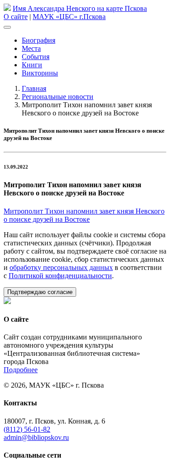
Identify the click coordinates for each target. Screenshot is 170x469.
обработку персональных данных (61, 267)
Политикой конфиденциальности (60, 275)
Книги (32, 65)
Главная (34, 88)
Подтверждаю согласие (40, 292)
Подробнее (21, 370)
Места (31, 48)
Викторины (40, 73)
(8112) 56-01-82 (27, 429)
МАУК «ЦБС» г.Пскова (69, 16)
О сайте (16, 16)
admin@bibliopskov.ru (36, 437)
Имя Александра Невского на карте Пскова (80, 8)
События (35, 56)
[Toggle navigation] (7, 27)
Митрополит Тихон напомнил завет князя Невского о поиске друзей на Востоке (84, 215)
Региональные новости (57, 96)
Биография (38, 40)
